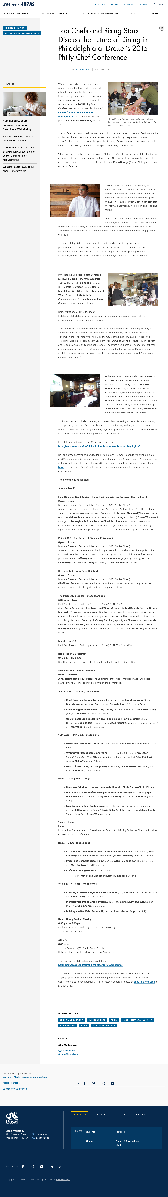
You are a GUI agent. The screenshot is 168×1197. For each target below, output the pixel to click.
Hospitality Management (138, 1020)
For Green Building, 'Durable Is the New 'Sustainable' (19, 138)
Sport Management (71, 1020)
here (61, 467)
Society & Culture (15, 28)
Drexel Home (99, 4)
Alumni (89, 1141)
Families (120, 1131)
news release (68, 1025)
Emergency (79, 1114)
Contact (102, 1114)
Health (135, 13)
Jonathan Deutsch (104, 1025)
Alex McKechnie (82, 69)
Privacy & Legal (63, 1179)
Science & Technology (56, 13)
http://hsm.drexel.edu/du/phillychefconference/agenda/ (90, 965)
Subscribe (128, 4)
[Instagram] (103, 1083)
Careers (141, 1114)
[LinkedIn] (51, 1166)
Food (114, 1020)
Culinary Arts (96, 1020)
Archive (114, 4)
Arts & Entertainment (16, 13)
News (84, 1025)
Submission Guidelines (15, 1088)
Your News (143, 4)
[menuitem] (18, 13)
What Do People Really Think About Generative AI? (18, 169)
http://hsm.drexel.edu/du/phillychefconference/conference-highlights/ (99, 446)
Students (90, 1131)
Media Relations (11, 1083)
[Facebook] (84, 1083)
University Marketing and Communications (25, 1077)
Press (122, 1114)
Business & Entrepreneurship (100, 13)
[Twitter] (93, 1083)
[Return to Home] (18, 4)
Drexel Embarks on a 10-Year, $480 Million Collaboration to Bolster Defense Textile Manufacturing (19, 153)
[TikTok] (60, 1166)
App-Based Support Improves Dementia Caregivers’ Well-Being (17, 125)
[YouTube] (112, 1083)
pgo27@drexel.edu (144, 981)
